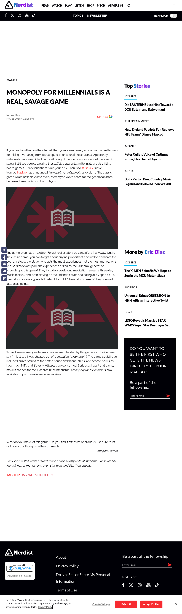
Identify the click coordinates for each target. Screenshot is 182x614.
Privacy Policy (67, 565)
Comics (130, 96)
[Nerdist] (19, 5)
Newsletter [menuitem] (97, 15)
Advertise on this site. (19, 575)
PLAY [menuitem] (68, 5)
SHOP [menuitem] (90, 5)
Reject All (126, 604)
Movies (130, 146)
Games (12, 80)
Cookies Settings (101, 604)
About (61, 557)
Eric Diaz (15, 114)
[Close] (176, 604)
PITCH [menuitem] (101, 5)
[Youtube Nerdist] (26, 15)
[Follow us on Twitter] (131, 586)
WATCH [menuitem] (57, 5)
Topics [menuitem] (78, 15)
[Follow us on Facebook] (123, 586)
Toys (128, 312)
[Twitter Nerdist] (12, 15)
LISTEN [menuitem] (79, 5)
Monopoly (44, 475)
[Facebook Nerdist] (7, 15)
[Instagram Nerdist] (19, 15)
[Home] (19, 555)
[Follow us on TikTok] (157, 586)
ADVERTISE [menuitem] (115, 5)
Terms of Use (66, 590)
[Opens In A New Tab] (19, 568)
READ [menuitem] (45, 5)
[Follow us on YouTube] (148, 586)
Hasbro (22, 172)
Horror (131, 287)
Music (129, 170)
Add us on (101, 117)
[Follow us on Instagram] (140, 586)
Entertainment (137, 121)
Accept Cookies (151, 604)
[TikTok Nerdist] (33, 15)
